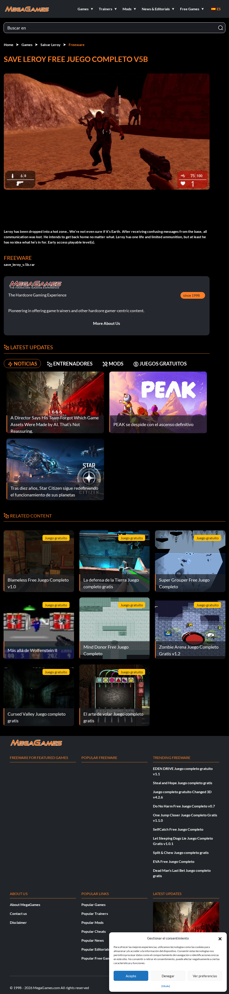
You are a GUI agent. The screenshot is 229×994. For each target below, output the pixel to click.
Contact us (18, 913)
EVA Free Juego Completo (173, 861)
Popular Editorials (95, 949)
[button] (220, 938)
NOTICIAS (25, 364)
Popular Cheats (93, 931)
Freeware (77, 44)
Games (26, 44)
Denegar (168, 976)
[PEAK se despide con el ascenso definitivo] (158, 402)
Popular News (92, 940)
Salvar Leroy (50, 44)
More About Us (106, 323)
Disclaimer (18, 922)
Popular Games (93, 904)
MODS (116, 364)
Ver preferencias (205, 976)
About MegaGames (25, 904)
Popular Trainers (94, 913)
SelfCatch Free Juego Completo (178, 829)
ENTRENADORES (73, 364)
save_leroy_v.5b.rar (19, 264)
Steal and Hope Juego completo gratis (182, 783)
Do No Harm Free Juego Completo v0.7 (184, 806)
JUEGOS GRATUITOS (163, 364)
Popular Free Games (97, 958)
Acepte (131, 976)
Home (8, 44)
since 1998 (191, 295)
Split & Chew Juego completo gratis (181, 852)
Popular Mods (92, 922)
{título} (165, 986)
